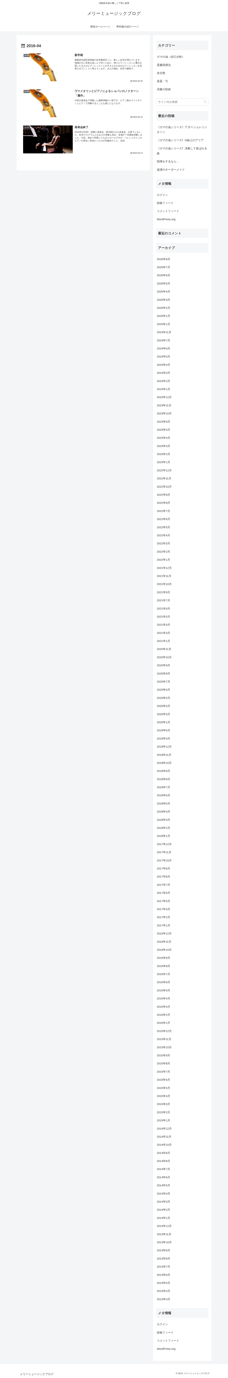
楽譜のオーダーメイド (171, 169)
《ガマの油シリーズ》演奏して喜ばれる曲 (182, 151)
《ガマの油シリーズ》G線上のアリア (180, 140)
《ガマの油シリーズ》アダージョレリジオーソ (182, 130)
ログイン (162, 195)
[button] (205, 102)
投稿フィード (165, 203)
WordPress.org (166, 219)
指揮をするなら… (168, 161)
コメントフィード (168, 211)
